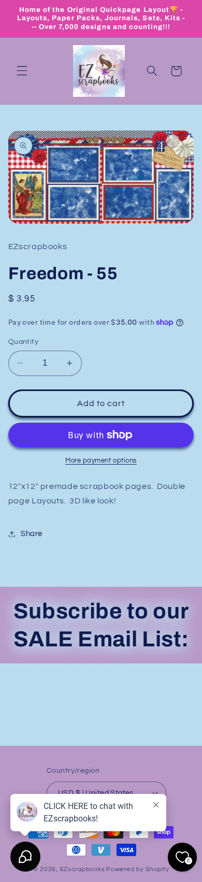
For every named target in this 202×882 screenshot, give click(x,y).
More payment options (101, 460)
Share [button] (31, 534)
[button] (22, 71)
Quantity (23, 341)
